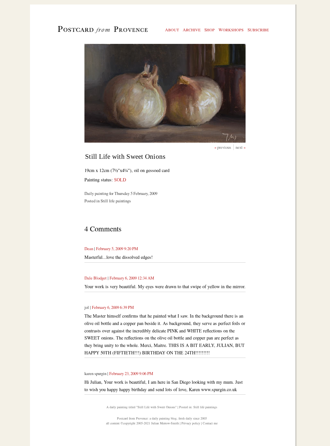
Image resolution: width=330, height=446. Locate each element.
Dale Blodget (95, 278)
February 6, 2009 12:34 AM (132, 278)
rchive (191, 30)
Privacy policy (190, 423)
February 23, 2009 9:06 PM (131, 373)
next (240, 147)
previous (224, 147)
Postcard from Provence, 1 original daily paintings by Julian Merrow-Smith (92, 32)
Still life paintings (205, 407)
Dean (88, 248)
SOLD (120, 180)
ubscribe (258, 30)
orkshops (231, 30)
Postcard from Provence (132, 418)
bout (172, 30)
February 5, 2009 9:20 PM (117, 248)
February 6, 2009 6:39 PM (113, 307)
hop (209, 30)
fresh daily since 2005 (193, 418)
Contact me (210, 423)
